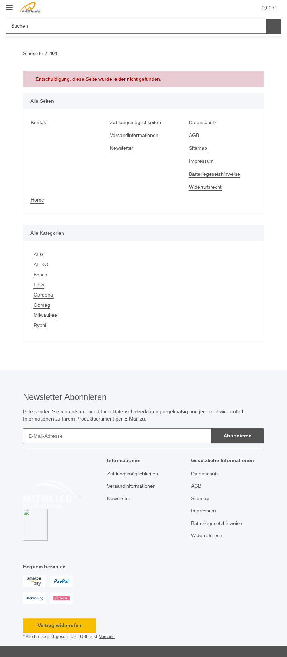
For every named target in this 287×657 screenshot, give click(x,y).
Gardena (43, 295)
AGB (194, 135)
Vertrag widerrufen (60, 625)
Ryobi (40, 325)
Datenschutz (203, 122)
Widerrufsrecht (205, 187)
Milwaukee (45, 315)
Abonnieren (238, 435)
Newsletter (121, 148)
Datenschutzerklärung (137, 411)
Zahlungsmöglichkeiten (135, 122)
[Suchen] (273, 26)
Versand (107, 636)
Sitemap (198, 148)
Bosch (40, 274)
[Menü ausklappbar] (9, 4)
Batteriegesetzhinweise (214, 174)
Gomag (42, 305)
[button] (224, 8)
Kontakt (39, 122)
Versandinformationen (134, 135)
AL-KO (41, 264)
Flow (39, 284)
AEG (39, 254)
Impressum (201, 161)
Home (37, 200)
